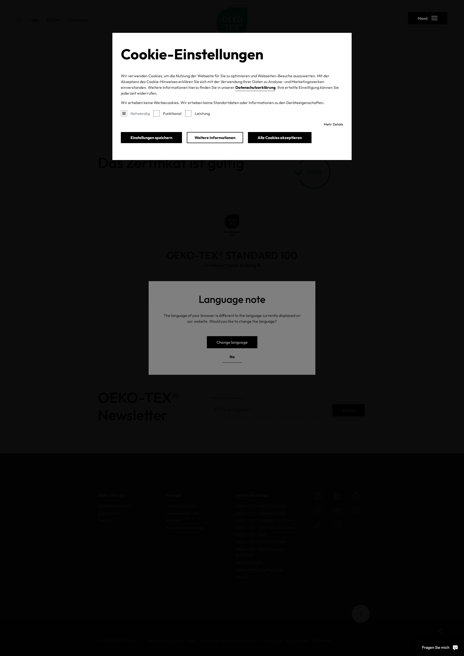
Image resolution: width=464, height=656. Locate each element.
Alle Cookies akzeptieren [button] (280, 137)
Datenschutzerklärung (255, 87)
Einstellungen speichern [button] (151, 137)
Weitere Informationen (215, 137)
